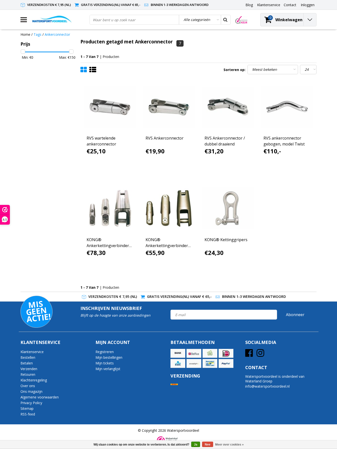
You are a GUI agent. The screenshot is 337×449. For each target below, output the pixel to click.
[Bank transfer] (177, 353)
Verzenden (28, 368)
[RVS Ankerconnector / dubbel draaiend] (228, 107)
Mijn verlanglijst (107, 368)
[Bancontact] (210, 363)
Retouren (27, 374)
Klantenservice (32, 351)
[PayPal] (226, 363)
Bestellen (27, 357)
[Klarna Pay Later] (194, 363)
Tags (37, 34)
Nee (207, 444)
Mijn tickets (104, 363)
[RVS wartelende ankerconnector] (110, 107)
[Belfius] (194, 353)
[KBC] (177, 363)
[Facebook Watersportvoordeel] (249, 354)
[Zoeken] (225, 19)
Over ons (27, 385)
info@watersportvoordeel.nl (267, 386)
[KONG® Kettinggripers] (228, 208)
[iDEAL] (226, 353)
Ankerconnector (57, 34)
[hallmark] (241, 20)
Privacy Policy (31, 402)
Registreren (104, 351)
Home (25, 34)
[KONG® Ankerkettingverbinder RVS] (110, 208)
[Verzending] (174, 384)
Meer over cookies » (229, 444)
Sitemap (27, 408)
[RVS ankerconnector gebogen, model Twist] (287, 107)
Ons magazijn (31, 391)
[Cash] (210, 353)
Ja (195, 444)
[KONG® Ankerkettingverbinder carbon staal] (169, 208)
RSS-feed (27, 414)
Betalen (26, 363)
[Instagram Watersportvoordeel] (260, 354)
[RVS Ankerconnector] (169, 107)
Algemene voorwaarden (39, 397)
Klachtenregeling (33, 380)
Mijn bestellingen (108, 357)
